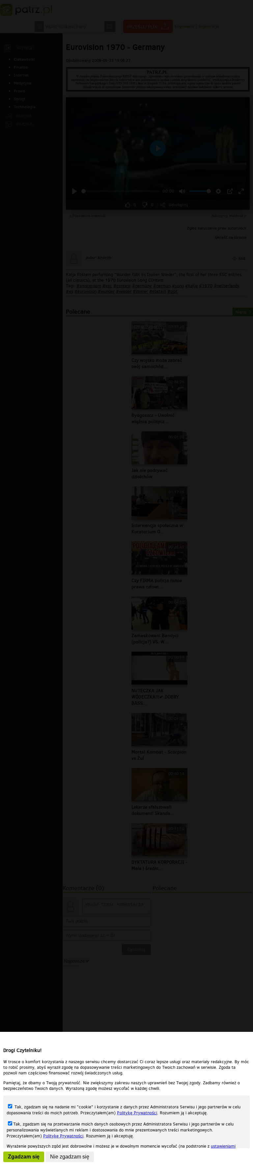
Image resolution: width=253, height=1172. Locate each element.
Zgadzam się (24, 1156)
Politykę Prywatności (137, 1113)
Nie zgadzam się (69, 1156)
